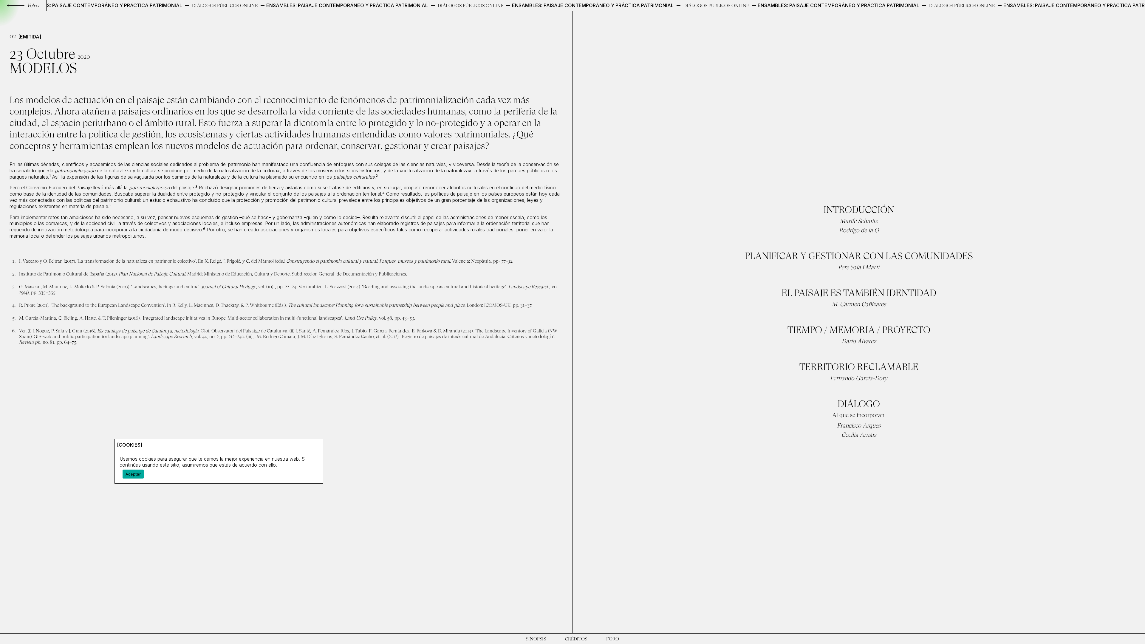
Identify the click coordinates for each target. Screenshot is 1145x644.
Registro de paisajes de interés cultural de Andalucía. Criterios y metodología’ (478, 336)
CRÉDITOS (576, 639)
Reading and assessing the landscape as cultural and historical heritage (434, 287)
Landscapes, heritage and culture (165, 287)
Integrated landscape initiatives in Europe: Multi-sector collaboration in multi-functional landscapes (242, 318)
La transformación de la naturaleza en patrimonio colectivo (136, 261)
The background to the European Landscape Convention (108, 305)
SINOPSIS (536, 639)
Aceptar (133, 474)
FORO (612, 639)
